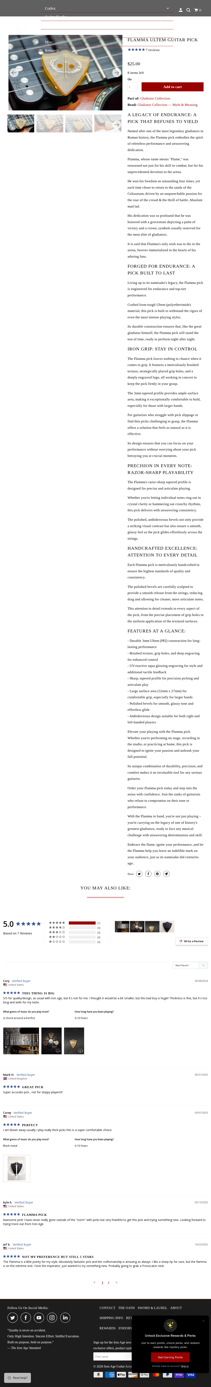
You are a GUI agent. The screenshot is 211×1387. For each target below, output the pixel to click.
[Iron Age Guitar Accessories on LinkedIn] (66, 1317)
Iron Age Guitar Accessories (122, 1366)
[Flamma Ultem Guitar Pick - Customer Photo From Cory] (122, 926)
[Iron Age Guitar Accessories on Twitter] (13, 1317)
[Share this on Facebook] (147, 874)
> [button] (116, 1282)
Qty (130, 79)
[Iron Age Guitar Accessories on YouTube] (40, 1317)
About (176, 1308)
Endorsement (131, 1328)
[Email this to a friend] (166, 874)
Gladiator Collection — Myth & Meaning (167, 105)
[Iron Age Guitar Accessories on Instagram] (53, 1317)
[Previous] (14, 72)
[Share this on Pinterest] (157, 874)
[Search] (189, 10)
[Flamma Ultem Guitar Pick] (65, 72)
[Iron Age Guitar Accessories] (22, 27)
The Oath (126, 1308)
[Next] (116, 72)
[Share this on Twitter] (138, 874)
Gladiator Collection (155, 98)
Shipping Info (111, 1318)
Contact (107, 1308)
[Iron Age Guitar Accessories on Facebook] (27, 1317)
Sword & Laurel (152, 1308)
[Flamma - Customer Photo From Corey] (167, 926)
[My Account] (181, 10)
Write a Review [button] (194, 941)
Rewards (108, 1328)
